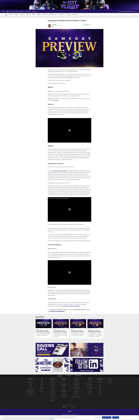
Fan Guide (89, 389)
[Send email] (87, 25)
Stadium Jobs (30, 387)
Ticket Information (76, 380)
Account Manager (76, 382)
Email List (100, 382)
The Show (63, 387)
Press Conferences (64, 391)
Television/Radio (63, 396)
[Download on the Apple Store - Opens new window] (65, 407)
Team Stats (41, 384)
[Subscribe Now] (52, 350)
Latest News (52, 380)
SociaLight (52, 389)
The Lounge (64, 393)
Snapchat (100, 391)
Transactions (42, 382)
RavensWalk (89, 393)
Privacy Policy (51, 418)
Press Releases (52, 396)
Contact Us (30, 380)
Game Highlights (63, 384)
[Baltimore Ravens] (69, 411)
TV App (100, 384)
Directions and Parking (89, 387)
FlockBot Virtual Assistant (30, 389)
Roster (42, 380)
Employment (30, 382)
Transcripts (52, 398)
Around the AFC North (52, 393)
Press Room (52, 400)
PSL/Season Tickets (76, 384)
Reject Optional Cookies (107, 417)
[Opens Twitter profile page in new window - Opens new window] (52, 27)
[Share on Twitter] (85, 25)
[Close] (137, 417)
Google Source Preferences (57, 311)
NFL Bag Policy (90, 391)
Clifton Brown (54, 24)
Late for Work (52, 384)
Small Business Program (30, 393)
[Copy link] (90, 25)
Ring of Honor (42, 391)
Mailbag (52, 387)
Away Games (76, 391)
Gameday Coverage (90, 384)
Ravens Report (64, 389)
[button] (69, 130)
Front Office (41, 387)
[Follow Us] (86, 365)
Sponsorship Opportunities (30, 391)
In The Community (110, 382)
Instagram (100, 389)
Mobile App (100, 380)
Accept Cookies (115, 417)
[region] (69, 417)
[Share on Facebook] (83, 25)
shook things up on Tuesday (59, 170)
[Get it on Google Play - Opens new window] (73, 407)
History (42, 389)
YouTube (100, 393)
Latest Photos (52, 382)
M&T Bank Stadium (90, 382)
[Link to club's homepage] (3, 11)
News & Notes (52, 391)
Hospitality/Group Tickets (76, 387)
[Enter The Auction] (52, 365)
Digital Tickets (76, 393)
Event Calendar (110, 380)
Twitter (100, 387)
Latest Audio (64, 382)
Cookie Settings (97, 417)
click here (56, 100)
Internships (30, 384)
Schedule (89, 380)
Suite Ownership (76, 389)
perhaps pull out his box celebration (71, 306)
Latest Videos (64, 380)
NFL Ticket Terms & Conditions (76, 396)
